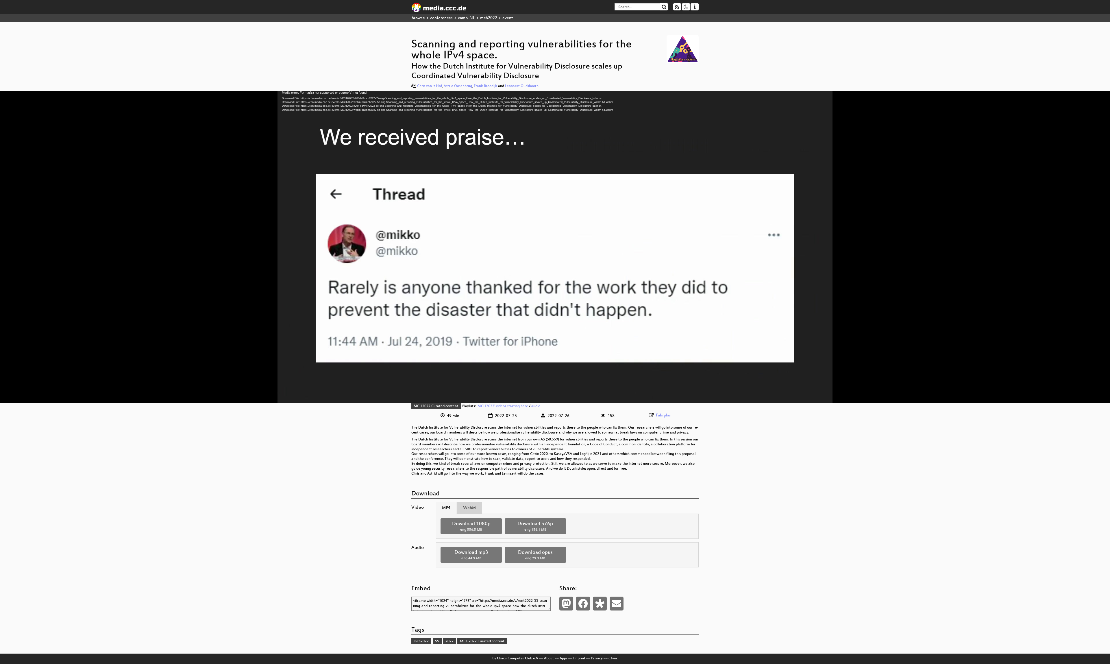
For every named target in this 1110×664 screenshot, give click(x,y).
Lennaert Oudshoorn (522, 86)
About (549, 658)
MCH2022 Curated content (436, 406)
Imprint (579, 658)
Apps (563, 658)
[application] (555, 247)
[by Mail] (617, 603)
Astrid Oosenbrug (458, 86)
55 (437, 641)
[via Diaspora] (600, 603)
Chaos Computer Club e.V (517, 658)
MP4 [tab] (446, 508)
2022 (449, 641)
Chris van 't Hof (429, 86)
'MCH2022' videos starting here (502, 406)
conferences (441, 18)
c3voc (613, 658)
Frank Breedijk (485, 86)
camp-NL (466, 18)
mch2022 (488, 18)
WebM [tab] (469, 508)
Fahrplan (663, 415)
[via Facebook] (583, 603)
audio (535, 406)
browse (418, 18)
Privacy (597, 658)
